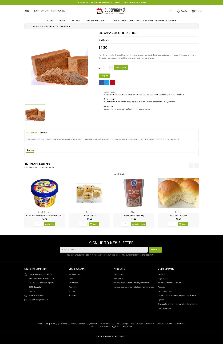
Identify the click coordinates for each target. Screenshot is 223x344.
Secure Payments (165, 291)
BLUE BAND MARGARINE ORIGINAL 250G (44, 215)
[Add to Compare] (61, 182)
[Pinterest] (112, 82)
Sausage (63, 323)
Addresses (73, 287)
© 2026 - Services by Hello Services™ (111, 336)
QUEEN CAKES (89, 215)
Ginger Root (128, 326)
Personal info (74, 274)
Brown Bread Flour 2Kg (134, 215)
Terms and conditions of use (169, 282)
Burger (72, 323)
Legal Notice (163, 278)
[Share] (101, 82)
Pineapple (82, 323)
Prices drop (118, 274)
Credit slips (73, 282)
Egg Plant (116, 326)
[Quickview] (61, 188)
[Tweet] (106, 82)
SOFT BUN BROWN (178, 215)
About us (161, 287)
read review (104, 40)
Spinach (94, 326)
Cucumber (179, 323)
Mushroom (104, 326)
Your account (77, 269)
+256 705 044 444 (37, 295)
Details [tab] (43, 133)
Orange (125, 323)
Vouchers (73, 291)
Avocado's (150, 323)
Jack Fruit (93, 323)
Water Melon (105, 323)
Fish (46, 323)
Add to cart (121, 67)
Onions (160, 323)
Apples (116, 323)
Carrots (169, 323)
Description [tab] (31, 133)
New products (119, 278)
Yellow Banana (137, 323)
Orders (71, 278)
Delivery (161, 274)
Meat (40, 323)
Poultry (54, 323)
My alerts (73, 295)
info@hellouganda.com (38, 299)
